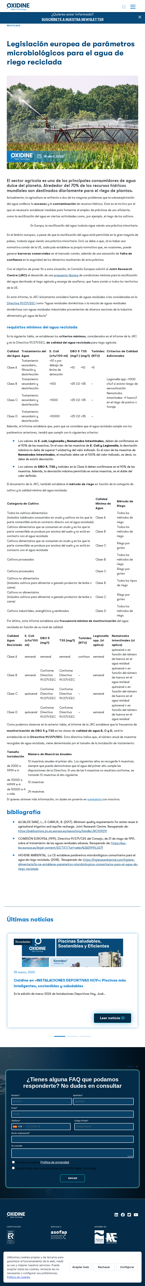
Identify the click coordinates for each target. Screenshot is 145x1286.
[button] (59, 1036)
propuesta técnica (66, 275)
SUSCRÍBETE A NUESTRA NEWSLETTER (72, 19)
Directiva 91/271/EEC (21, 303)
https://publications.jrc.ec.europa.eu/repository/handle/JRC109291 (62, 831)
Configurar (127, 1267)
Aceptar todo (80, 1267)
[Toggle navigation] (133, 7)
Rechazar (104, 1267)
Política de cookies (18, 1277)
